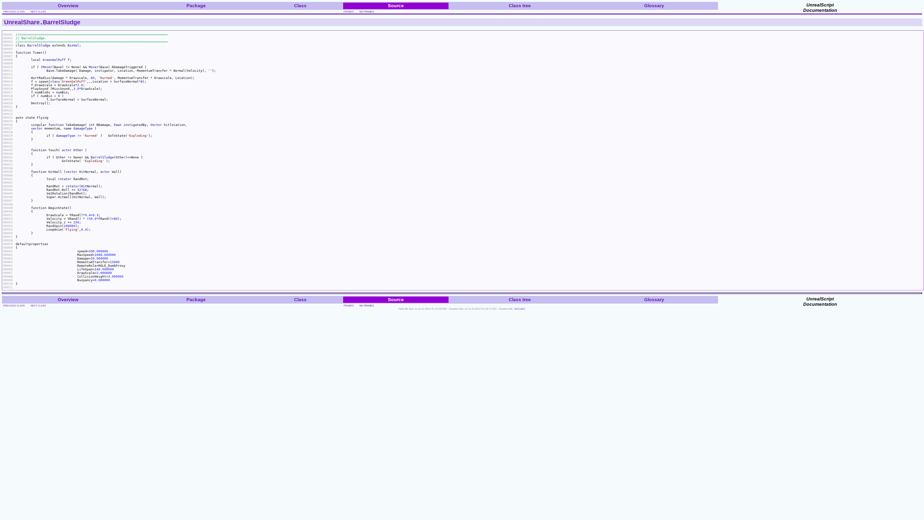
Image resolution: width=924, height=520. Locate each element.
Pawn (118, 125)
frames (349, 11)
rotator (64, 179)
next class (38, 11)
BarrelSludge (61, 22)
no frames (366, 11)
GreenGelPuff (54, 60)
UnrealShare (22, 22)
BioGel (73, 45)
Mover (47, 67)
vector (37, 128)
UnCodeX (519, 308)
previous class (14, 11)
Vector (156, 125)
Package (196, 5)
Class (300, 5)
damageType (83, 128)
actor (66, 150)
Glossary (654, 5)
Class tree (520, 5)
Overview (68, 5)
